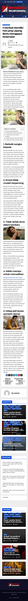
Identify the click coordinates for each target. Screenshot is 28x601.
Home (10, 597)
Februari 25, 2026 (10, 557)
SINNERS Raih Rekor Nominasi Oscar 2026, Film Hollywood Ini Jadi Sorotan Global (13, 485)
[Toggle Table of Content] (21, 129)
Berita (5, 534)
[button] (23, 16)
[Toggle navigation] (13, 16)
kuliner (19, 405)
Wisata (5, 410)
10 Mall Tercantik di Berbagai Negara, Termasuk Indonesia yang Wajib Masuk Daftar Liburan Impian (13, 471)
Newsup (23, 592)
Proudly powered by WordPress (9, 592)
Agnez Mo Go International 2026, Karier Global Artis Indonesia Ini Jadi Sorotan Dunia (14, 478)
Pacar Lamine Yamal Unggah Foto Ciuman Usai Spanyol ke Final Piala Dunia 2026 (12, 464)
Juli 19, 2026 (8, 540)
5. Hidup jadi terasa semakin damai (14, 139)
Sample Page (16, 597)
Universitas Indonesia (16, 408)
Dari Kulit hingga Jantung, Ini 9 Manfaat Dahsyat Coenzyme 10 (18, 381)
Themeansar (14, 594)
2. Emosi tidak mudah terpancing (13, 133)
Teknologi (17, 422)
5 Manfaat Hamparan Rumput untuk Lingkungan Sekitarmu (9, 381)
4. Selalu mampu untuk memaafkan (14, 138)
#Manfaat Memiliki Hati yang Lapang (15, 46)
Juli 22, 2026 (8, 524)
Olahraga (6, 422)
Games (5, 405)
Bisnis (9, 549)
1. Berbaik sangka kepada (11, 131)
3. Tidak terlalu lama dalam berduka (12, 135)
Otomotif (12, 422)
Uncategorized (6, 24)
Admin (11, 41)
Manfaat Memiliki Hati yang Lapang (12, 277)
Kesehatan (14, 405)
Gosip (9, 405)
